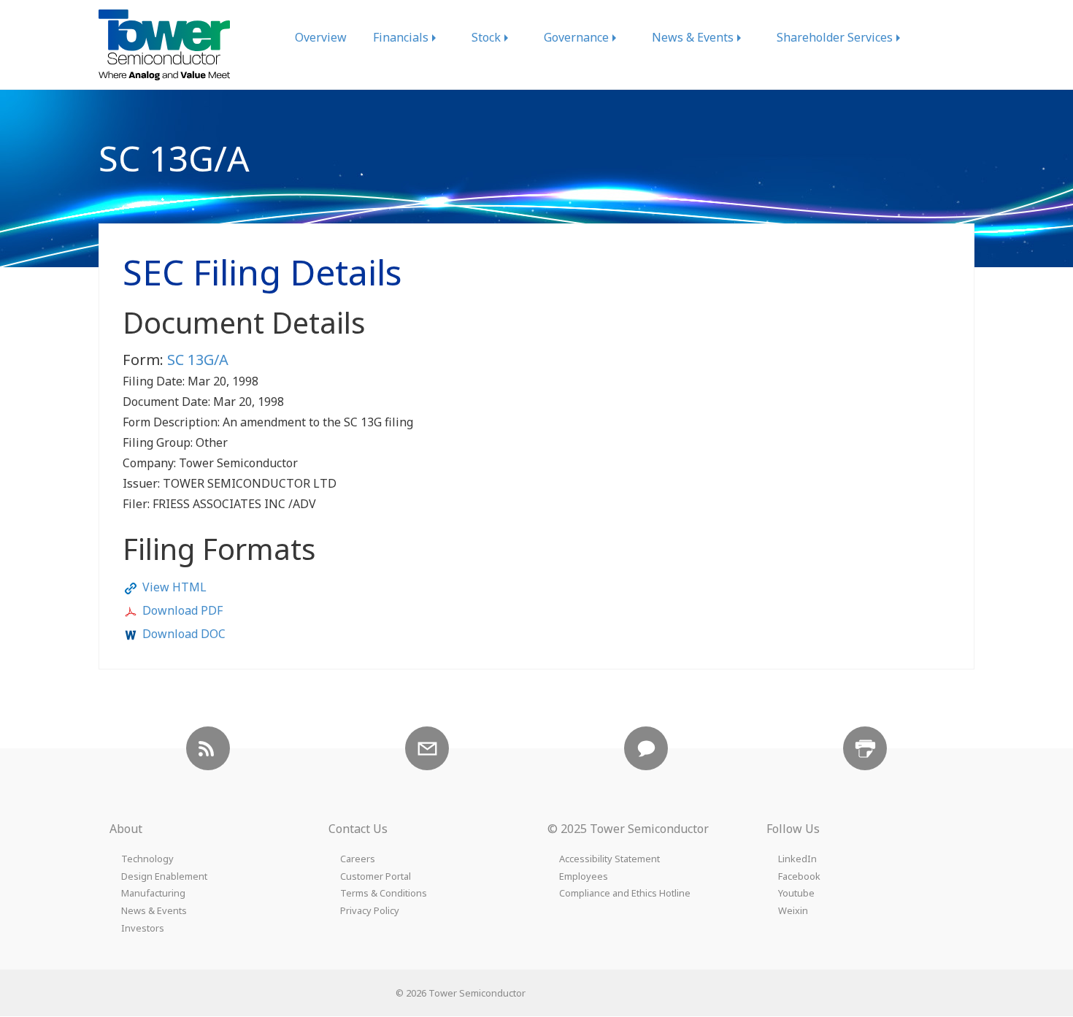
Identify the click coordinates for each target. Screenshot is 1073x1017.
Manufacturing (153, 893)
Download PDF (182, 610)
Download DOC (184, 634)
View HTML (174, 587)
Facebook (799, 876)
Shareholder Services (835, 37)
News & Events (693, 37)
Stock (486, 37)
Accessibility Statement (609, 859)
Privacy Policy (369, 911)
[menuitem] (320, 37)
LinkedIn (797, 859)
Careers (357, 859)
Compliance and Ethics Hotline (625, 893)
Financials (400, 37)
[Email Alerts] (427, 748)
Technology (147, 859)
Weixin (793, 911)
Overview (321, 37)
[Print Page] (865, 748)
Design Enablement (164, 876)
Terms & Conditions (383, 893)
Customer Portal (375, 876)
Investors (142, 928)
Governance (576, 37)
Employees (583, 876)
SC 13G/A (197, 359)
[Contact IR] (646, 748)
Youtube (796, 893)
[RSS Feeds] (208, 748)
